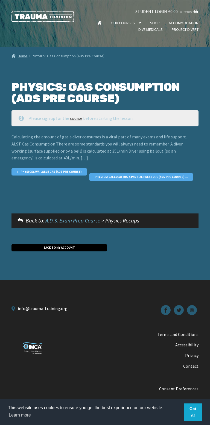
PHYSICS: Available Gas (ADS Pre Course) (50, 172)
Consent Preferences (179, 388)
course (76, 118)
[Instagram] (192, 310)
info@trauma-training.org (43, 308)
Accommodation (184, 22)
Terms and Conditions (178, 334)
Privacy (192, 355)
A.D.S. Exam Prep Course (72, 220)
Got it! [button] (192, 411)
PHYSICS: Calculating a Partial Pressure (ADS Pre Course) (140, 177)
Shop (155, 22)
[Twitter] (179, 310)
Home (99, 23)
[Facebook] (166, 310)
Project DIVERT (185, 29)
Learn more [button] (20, 415)
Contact (191, 366)
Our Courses (123, 22)
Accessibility (187, 344)
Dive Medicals (150, 29)
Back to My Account (59, 247)
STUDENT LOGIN (151, 11)
